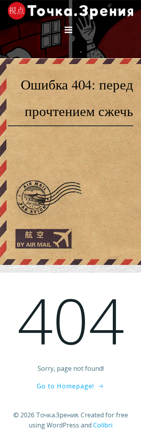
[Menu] (68, 30)
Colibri (102, 425)
